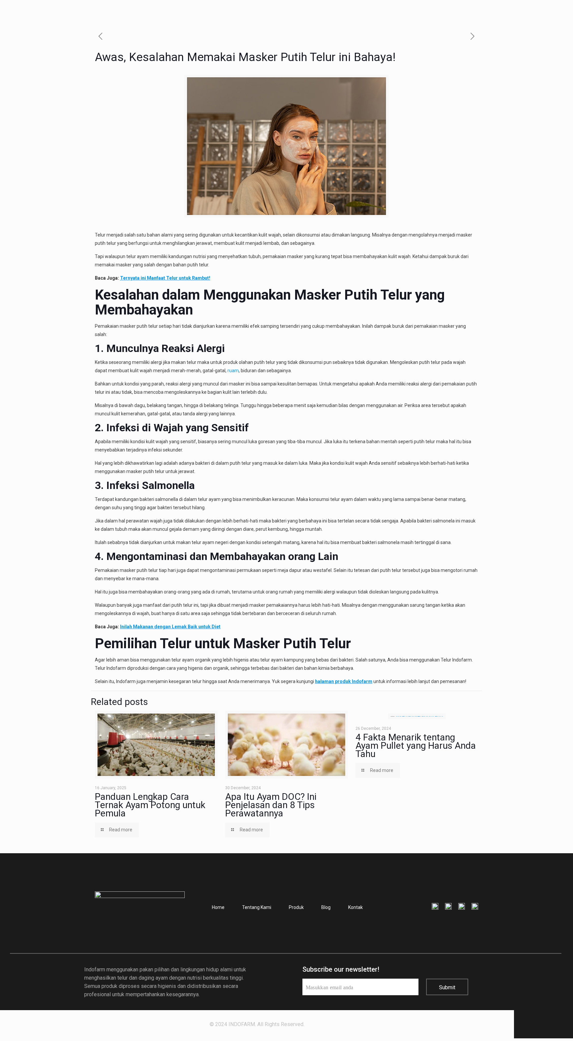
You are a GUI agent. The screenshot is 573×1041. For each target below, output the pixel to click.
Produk (296, 907)
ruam (233, 370)
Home (218, 907)
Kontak (355, 907)
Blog (326, 907)
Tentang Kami (256, 907)
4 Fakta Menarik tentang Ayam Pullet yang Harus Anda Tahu (415, 745)
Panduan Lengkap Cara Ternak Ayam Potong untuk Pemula (150, 805)
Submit (447, 987)
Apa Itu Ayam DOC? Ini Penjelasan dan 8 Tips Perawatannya (270, 805)
